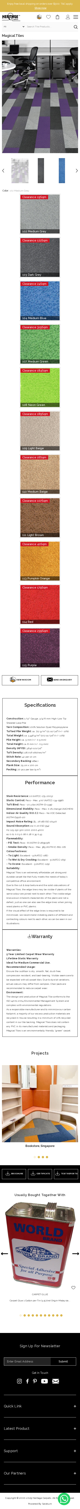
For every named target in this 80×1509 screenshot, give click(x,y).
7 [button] (45, 1311)
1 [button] (35, 1153)
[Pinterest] (35, 1376)
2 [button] (39, 1153)
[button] (66, 146)
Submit (63, 1357)
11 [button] (61, 1311)
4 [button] (47, 1153)
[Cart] (57, 13)
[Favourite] (48, 13)
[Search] (40, 22)
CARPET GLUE (40, 1290)
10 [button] (57, 1311)
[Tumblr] (55, 1376)
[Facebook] (27, 1376)
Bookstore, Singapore (40, 1141)
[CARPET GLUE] (40, 1240)
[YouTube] (44, 1376)
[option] (40, 4)
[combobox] (48, 22)
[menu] (75, 12)
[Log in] (68, 13)
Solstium (47, 1499)
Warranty (41, 932)
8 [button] (49, 1311)
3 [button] (43, 1153)
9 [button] (53, 1311)
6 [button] (41, 1311)
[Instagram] (19, 1376)
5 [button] (37, 1311)
